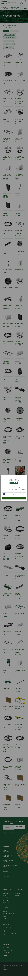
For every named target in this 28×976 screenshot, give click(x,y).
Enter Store (14, 498)
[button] (14, 494)
